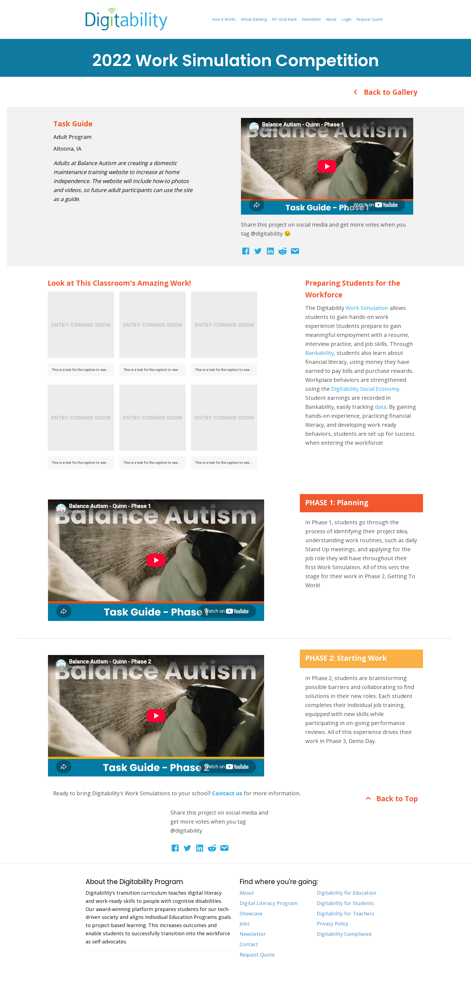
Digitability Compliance (344, 934)
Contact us (227, 793)
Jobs (245, 923)
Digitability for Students (345, 903)
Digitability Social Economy (365, 388)
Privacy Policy (332, 923)
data (380, 406)
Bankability (319, 353)
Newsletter (311, 19)
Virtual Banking (254, 19)
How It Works (224, 19)
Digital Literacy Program (268, 903)
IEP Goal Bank (284, 19)
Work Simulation (367, 308)
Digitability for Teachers (345, 913)
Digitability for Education (346, 892)
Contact (249, 944)
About (331, 19)
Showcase (251, 913)
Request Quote (369, 19)
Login (346, 19)
